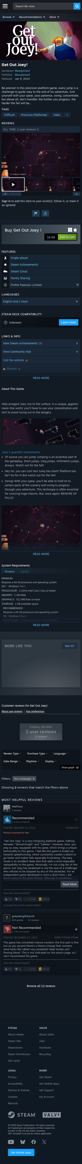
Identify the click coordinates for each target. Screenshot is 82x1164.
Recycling (45, 1054)
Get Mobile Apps (21, 1152)
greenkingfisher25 (23, 916)
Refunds (13, 1103)
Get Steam (45, 1077)
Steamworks (15, 1047)
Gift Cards (14, 1060)
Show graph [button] (68, 767)
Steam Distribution (19, 1054)
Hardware (45, 1047)
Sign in (6, 201)
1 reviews (16, 810)
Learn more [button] (68, 322)
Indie (57, 114)
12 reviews (33, 920)
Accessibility (15, 1083)
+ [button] (67, 114)
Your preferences (35, 711)
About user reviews (12, 711)
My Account (46, 1096)
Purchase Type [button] (36, 753)
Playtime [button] (31, 761)
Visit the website (14, 360)
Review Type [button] (11, 753)
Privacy (12, 1077)
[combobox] (43, 6)
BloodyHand (22, 70)
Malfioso (17, 806)
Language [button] (59, 753)
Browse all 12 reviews (41, 986)
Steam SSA (14, 1041)
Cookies (12, 1096)
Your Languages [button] (22, 778)
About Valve (46, 1034)
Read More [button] (70, 884)
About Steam (16, 1034)
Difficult (9, 114)
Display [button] (49, 761)
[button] (9, 17)
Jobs (42, 1041)
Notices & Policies (18, 1090)
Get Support (46, 1090)
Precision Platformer (34, 114)
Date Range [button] (11, 761)
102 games (17, 920)
